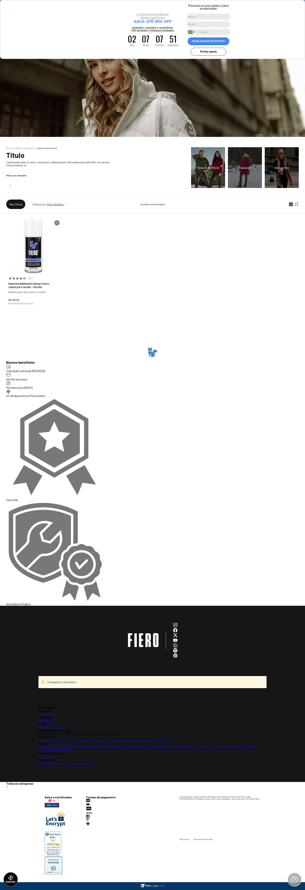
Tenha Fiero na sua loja (51, 763)
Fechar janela (208, 51)
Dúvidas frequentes (71, 746)
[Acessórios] (282, 167)
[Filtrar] (15, 204)
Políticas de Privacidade (175, 746)
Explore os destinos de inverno (115, 740)
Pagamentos (112, 746)
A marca (43, 740)
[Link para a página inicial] (9, 148)
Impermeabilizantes (47, 148)
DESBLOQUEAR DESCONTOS (208, 41)
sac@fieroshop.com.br (52, 727)
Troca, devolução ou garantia (207, 746)
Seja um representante (78, 763)
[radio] (291, 204)
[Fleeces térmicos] (208, 167)
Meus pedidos (128, 746)
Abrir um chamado (49, 746)
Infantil (17, 148)
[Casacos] (245, 167)
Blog (94, 740)
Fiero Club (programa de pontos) (152, 740)
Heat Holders (46, 756)
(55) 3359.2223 (46, 714)
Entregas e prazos (94, 746)
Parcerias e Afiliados (149, 746)
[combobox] (192, 32)
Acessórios (29, 148)
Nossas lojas (56, 740)
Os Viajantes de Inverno (77, 740)
